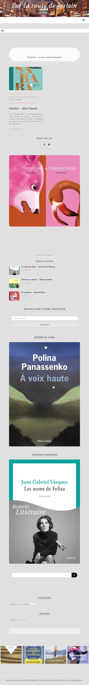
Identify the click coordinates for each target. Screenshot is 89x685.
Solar (34, 103)
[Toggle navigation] (2, 30)
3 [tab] (40, 255)
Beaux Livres (13, 93)
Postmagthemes (76, 680)
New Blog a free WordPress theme (52, 680)
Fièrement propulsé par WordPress (19, 680)
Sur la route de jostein (44, 5)
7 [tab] (48, 255)
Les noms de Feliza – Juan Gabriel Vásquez (38, 267)
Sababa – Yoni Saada (23, 108)
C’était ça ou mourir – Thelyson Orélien (36, 279)
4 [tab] (42, 255)
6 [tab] (46, 255)
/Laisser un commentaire (29, 97)
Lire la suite (15, 129)
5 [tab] (44, 255)
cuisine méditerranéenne (22, 103)
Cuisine (21, 93)
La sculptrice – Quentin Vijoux (33, 292)
